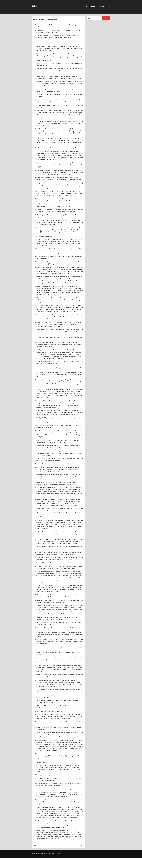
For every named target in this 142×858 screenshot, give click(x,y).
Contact (101, 7)
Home (85, 7)
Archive (93, 7)
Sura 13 (82, 845)
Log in (108, 7)
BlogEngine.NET (56, 853)
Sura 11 (35, 845)
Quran (35, 6)
